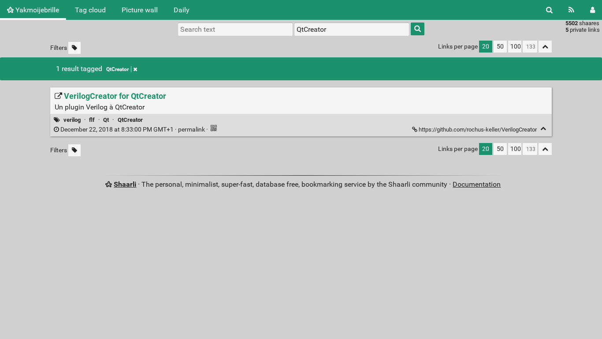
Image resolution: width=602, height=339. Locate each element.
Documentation (477, 184)
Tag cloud (90, 10)
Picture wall (140, 10)
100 (515, 46)
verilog (72, 120)
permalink (132, 129)
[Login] (592, 10)
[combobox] (351, 29)
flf (92, 120)
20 (485, 46)
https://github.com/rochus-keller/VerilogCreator (477, 129)
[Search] (549, 10)
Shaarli (125, 184)
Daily (182, 10)
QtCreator (117, 69)
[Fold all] (545, 47)
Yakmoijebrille (36, 10)
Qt (106, 120)
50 (500, 46)
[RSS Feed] (571, 10)
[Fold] (543, 129)
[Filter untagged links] (74, 48)
